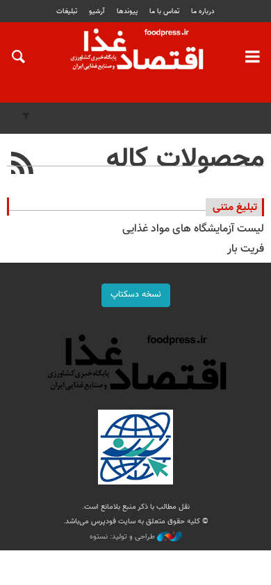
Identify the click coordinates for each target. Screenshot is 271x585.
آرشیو (96, 11)
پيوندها (127, 11)
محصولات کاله (185, 159)
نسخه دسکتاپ (135, 295)
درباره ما (203, 11)
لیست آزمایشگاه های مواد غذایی (193, 229)
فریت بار (245, 249)
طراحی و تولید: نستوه (123, 537)
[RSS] (22, 165)
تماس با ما (164, 11)
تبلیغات (66, 11)
